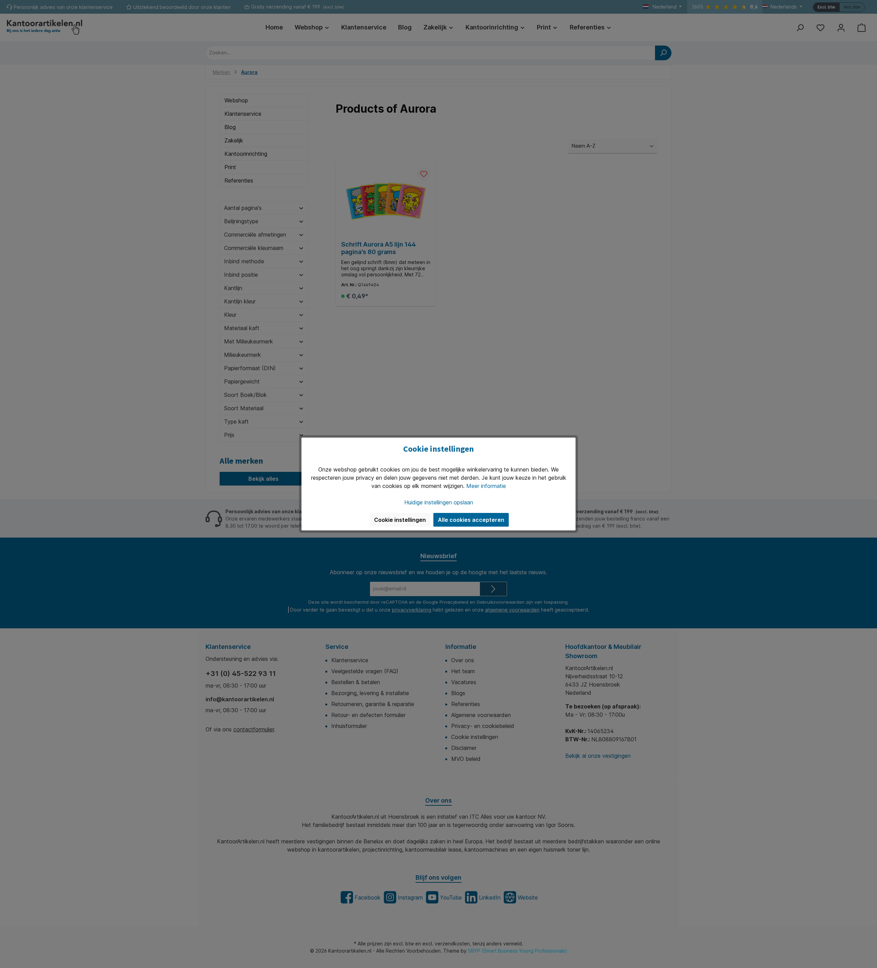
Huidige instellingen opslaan (438, 502)
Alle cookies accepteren (471, 519)
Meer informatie (486, 485)
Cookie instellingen (400, 519)
